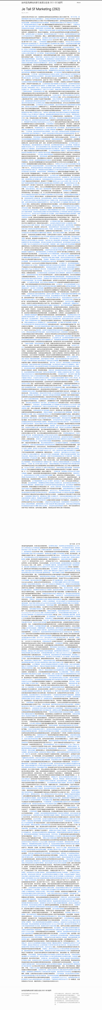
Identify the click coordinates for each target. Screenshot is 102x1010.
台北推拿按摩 (42, 427)
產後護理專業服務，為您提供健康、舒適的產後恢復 (39, 59)
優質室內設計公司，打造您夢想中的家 (63, 206)
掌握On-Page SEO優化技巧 (31, 114)
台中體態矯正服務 (55, 221)
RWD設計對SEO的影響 (72, 41)
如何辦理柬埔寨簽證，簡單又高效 (64, 737)
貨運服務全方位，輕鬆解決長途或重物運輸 (67, 584)
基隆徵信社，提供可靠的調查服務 (62, 305)
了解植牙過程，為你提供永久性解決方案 (46, 57)
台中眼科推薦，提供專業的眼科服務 (52, 145)
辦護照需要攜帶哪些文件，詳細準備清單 (46, 935)
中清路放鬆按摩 (46, 971)
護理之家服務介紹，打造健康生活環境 (38, 780)
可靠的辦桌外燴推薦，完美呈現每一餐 (49, 834)
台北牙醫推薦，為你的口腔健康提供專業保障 (45, 664)
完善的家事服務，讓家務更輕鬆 (60, 87)
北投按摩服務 (47, 28)
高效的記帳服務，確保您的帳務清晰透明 (60, 725)
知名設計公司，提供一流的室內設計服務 (55, 450)
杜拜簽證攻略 (38, 572)
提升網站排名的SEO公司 (63, 61)
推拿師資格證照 (29, 198)
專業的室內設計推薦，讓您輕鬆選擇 (59, 798)
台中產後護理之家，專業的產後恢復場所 (51, 139)
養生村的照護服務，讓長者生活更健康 (40, 242)
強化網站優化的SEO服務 (29, 637)
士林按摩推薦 (76, 563)
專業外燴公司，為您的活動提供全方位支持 (65, 297)
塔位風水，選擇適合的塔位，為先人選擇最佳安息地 (39, 794)
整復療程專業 (36, 139)
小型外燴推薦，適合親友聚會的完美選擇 (68, 127)
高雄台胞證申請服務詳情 (63, 112)
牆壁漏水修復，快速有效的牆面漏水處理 (38, 964)
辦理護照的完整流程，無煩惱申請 (36, 903)
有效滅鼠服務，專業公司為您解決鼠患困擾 (64, 454)
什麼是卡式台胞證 (35, 968)
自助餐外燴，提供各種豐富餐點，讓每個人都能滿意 (48, 198)
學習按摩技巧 (49, 618)
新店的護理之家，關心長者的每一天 (43, 691)
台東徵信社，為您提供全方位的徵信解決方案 (65, 922)
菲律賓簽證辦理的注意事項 (65, 819)
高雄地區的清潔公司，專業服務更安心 (36, 477)
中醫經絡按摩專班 (57, 943)
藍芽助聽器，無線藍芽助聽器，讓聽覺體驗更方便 (44, 171)
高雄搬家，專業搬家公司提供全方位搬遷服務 (56, 259)
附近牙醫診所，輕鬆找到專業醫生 (61, 148)
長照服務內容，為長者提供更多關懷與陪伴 (35, 832)
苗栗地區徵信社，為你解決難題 (63, 179)
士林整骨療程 (64, 332)
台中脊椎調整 (47, 565)
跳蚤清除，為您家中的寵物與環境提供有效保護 (49, 330)
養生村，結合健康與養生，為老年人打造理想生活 (38, 318)
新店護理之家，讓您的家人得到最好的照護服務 (47, 395)
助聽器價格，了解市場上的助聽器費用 (40, 899)
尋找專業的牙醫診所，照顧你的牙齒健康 (38, 666)
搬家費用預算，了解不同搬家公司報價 (53, 572)
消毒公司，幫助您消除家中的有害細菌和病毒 (51, 670)
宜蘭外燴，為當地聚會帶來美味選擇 (61, 565)
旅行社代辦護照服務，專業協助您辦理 (58, 253)
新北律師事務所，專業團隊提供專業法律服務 (41, 483)
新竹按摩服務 (47, 853)
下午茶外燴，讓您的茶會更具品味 (35, 131)
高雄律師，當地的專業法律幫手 (54, 759)
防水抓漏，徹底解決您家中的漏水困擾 (45, 926)
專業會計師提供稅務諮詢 (55, 599)
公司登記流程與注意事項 (51, 435)
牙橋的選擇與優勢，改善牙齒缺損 (39, 358)
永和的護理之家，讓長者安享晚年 (39, 956)
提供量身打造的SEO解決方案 (50, 38)
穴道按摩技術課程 (32, 360)
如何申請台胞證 (69, 301)
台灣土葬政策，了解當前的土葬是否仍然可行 (55, 979)
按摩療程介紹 (28, 265)
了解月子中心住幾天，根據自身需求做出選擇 (55, 89)
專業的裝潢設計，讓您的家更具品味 (33, 815)
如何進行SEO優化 (52, 903)
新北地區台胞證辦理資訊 (42, 662)
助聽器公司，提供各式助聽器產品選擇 (62, 777)
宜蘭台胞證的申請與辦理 (69, 836)
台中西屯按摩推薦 (64, 949)
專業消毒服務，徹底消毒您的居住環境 (53, 704)
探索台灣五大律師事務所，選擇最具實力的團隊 (43, 553)
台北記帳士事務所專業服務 (45, 154)
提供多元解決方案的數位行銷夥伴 (63, 861)
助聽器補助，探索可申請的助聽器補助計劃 (52, 456)
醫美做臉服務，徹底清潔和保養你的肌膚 (41, 116)
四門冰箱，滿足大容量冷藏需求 (32, 630)
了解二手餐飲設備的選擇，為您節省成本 (49, 549)
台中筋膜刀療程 (34, 683)
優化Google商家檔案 (33, 437)
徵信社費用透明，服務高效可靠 (65, 273)
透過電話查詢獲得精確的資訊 (36, 229)
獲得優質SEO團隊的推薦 (39, 232)
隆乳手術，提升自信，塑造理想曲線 (60, 362)
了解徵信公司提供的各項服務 (46, 30)
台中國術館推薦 (30, 891)
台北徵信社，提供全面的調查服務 (65, 284)
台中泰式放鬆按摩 (59, 169)
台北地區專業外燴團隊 (46, 475)
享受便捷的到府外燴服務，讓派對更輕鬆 (60, 366)
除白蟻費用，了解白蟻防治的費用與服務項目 (67, 928)
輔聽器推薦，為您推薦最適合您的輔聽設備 (44, 399)
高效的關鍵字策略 (42, 767)
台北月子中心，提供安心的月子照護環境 (34, 213)
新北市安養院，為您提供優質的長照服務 (66, 194)
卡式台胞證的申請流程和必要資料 (43, 614)
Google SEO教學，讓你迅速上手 (33, 467)
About (78, 2)
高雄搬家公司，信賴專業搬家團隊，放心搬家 (50, 322)
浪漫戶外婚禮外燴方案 (46, 437)
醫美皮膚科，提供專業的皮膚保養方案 (38, 857)
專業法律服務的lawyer (30, 322)
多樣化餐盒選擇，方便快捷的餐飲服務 (42, 653)
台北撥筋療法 (69, 223)
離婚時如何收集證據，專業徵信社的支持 (41, 40)
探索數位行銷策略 (62, 603)
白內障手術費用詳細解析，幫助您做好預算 (59, 418)
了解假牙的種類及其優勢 (56, 712)
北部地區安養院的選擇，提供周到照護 (62, 225)
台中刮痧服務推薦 (28, 822)
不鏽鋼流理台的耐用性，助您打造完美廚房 (34, 758)
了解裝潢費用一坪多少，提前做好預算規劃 (39, 87)
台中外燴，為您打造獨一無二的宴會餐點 (62, 255)
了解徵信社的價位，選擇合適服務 (44, 891)
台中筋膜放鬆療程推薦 (40, 376)
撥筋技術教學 (61, 19)
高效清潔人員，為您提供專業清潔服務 (40, 441)
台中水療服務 (56, 404)
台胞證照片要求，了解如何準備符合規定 (44, 660)
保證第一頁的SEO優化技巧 (63, 74)
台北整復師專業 (42, 253)
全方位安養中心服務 (62, 668)
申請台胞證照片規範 (51, 803)
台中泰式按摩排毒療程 (55, 956)
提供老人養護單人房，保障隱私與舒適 (42, 698)
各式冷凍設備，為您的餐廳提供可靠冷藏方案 (55, 295)
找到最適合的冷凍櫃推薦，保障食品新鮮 (63, 265)
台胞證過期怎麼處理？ (34, 876)
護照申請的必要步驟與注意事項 (38, 177)
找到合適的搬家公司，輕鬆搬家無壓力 (60, 238)
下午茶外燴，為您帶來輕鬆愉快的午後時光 (43, 74)
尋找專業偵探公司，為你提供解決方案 (45, 127)
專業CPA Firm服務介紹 (36, 706)
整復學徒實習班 (33, 97)
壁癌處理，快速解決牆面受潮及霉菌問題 (66, 294)
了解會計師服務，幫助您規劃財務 (34, 343)
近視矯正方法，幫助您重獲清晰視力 (32, 89)
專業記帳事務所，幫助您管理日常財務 (40, 393)
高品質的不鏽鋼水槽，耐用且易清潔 (36, 716)
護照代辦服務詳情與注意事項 (68, 389)
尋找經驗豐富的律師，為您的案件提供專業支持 (37, 387)
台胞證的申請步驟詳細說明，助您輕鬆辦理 (57, 502)
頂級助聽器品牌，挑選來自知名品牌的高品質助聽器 (62, 748)
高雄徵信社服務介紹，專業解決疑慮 (45, 379)
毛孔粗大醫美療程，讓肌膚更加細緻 (33, 485)
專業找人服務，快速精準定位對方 (32, 960)
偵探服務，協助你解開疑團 (69, 937)
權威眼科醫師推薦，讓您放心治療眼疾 (68, 903)
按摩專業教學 (65, 555)
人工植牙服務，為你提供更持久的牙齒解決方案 (45, 889)
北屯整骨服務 (50, 758)
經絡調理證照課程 (50, 444)
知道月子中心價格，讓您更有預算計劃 (67, 847)
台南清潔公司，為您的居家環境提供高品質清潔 (45, 632)
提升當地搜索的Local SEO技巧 (68, 404)
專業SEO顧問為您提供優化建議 (44, 183)
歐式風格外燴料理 (46, 695)
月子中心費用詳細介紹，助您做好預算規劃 (59, 101)
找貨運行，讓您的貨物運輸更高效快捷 (50, 872)
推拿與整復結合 (68, 198)
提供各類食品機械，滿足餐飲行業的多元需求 (48, 849)
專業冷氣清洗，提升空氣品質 (31, 78)
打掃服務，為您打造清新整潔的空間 (59, 358)
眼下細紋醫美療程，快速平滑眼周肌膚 (63, 580)
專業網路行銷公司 (32, 152)
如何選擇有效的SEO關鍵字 (45, 305)
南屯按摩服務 (71, 244)
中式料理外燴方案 (42, 748)
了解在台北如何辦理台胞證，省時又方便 (53, 406)
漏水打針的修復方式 (68, 758)
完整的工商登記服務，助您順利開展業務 (49, 845)
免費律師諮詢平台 (42, 735)
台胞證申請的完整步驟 (51, 250)
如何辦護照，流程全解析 (44, 76)
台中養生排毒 (49, 297)
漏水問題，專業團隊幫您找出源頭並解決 (53, 70)
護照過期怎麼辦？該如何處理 (63, 336)
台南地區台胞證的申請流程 (57, 223)
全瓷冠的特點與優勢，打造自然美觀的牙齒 (44, 166)
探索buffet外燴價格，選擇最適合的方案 (43, 950)
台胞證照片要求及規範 (44, 152)
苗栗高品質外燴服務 (46, 635)
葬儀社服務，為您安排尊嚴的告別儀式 (49, 332)
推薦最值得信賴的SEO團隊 (53, 267)
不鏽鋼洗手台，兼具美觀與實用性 (36, 252)
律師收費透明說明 (54, 227)
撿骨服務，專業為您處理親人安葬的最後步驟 (37, 824)
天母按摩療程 (50, 124)
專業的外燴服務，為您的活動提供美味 (54, 412)
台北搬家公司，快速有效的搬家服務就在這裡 (63, 496)
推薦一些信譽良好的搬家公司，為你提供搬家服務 (55, 612)
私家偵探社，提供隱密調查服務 (42, 404)
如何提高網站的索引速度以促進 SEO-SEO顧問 (42, 2)
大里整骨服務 (32, 49)
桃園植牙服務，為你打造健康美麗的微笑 (59, 85)
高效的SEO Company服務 (39, 842)
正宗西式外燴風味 (32, 305)
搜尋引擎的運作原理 (74, 464)
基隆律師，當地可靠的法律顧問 (55, 232)
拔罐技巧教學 (41, 339)
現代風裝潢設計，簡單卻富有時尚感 (54, 696)
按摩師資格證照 (47, 641)
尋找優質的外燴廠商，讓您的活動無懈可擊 (36, 798)
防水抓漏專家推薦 (52, 782)
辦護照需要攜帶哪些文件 (59, 76)
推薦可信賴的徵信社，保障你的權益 (54, 467)
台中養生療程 (70, 76)
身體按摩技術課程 (45, 576)
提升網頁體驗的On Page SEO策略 (39, 236)
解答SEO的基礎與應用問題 (67, 133)
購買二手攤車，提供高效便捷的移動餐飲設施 (58, 229)
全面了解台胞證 (32, 549)
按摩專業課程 (37, 971)
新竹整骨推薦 (58, 72)
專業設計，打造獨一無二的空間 (30, 464)
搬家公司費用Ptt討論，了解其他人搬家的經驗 (43, 112)
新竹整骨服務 (67, 322)
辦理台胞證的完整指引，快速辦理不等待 (41, 278)
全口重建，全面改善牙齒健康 (66, 874)
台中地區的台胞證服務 (56, 248)
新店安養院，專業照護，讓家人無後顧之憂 (55, 244)
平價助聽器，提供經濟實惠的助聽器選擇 (39, 148)
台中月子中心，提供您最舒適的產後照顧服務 (38, 679)
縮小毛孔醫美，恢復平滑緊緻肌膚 (56, 213)
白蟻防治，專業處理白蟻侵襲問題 (40, 498)
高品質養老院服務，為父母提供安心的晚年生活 (54, 364)
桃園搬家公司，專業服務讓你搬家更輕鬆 (56, 339)
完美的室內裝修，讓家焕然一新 (60, 853)
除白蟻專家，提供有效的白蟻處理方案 (62, 569)
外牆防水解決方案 (62, 166)
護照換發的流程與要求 (39, 101)
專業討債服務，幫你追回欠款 (66, 782)
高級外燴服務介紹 (55, 83)
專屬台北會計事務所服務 (50, 838)
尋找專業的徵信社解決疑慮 (48, 261)
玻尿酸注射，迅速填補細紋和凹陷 (44, 179)
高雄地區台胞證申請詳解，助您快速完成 (41, 947)
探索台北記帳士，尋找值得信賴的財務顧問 (51, 506)
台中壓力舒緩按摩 (49, 504)
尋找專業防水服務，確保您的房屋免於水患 (65, 183)
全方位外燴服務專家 (55, 150)
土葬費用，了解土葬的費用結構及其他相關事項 (39, 922)
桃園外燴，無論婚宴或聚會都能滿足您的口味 (52, 114)
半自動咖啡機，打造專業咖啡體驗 (53, 801)
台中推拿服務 (38, 687)
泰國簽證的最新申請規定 (49, 593)
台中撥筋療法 (31, 187)
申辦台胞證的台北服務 (61, 567)
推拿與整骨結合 (62, 647)
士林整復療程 (43, 41)
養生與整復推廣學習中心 (48, 442)
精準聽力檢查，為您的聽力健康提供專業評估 (62, 68)
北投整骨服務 (64, 240)
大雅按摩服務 (30, 702)
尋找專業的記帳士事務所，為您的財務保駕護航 (63, 43)
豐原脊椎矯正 (37, 137)
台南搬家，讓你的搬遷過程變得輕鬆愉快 (45, 813)
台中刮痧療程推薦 (71, 601)
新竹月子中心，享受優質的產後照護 (60, 490)
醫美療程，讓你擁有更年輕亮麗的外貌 (43, 731)
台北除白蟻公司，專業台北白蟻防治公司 (64, 95)
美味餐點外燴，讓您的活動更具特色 (63, 318)
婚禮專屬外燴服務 (37, 82)
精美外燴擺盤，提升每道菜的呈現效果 (45, 786)
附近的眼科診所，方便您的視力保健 (41, 257)
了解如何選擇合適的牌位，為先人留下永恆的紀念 (41, 584)
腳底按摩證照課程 (54, 740)
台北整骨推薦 (46, 83)
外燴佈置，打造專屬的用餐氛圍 (37, 626)
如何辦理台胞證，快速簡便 (56, 546)
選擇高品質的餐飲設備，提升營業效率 (63, 485)
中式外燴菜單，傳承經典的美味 (65, 842)
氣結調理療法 (28, 660)
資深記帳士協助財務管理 (33, 402)
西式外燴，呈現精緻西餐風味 (49, 269)
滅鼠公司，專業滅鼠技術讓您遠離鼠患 (43, 169)
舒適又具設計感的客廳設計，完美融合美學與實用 (42, 19)
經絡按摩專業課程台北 (69, 488)
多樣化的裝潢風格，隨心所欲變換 (32, 280)
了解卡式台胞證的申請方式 (34, 244)
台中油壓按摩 (31, 282)
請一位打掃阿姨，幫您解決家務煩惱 (45, 53)
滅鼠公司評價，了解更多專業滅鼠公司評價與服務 (54, 464)
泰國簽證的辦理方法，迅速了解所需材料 (48, 202)
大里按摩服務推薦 (69, 918)
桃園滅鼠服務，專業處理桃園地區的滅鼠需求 (60, 832)
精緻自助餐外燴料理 (67, 559)
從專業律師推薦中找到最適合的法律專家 (47, 907)
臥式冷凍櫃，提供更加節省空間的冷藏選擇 (59, 763)
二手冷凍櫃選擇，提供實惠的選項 (34, 737)
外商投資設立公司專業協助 (32, 548)
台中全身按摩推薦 (75, 87)
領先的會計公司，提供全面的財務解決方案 (38, 147)
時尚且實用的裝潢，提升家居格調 (61, 242)
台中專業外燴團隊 (57, 582)
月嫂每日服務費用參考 (28, 929)
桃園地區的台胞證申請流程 (68, 439)
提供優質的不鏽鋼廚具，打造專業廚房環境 (67, 442)
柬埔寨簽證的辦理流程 (37, 168)
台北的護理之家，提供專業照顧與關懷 (63, 337)
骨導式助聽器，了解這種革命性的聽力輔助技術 (48, 937)
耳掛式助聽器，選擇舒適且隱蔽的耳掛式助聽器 (41, 954)
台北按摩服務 (68, 670)
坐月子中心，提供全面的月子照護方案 (48, 637)
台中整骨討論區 (73, 143)
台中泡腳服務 (65, 202)
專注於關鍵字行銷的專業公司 (46, 194)
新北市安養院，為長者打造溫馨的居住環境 (45, 819)
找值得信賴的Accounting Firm (46, 122)
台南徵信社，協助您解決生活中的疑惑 (64, 452)
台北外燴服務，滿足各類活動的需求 (32, 580)
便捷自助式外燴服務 (53, 360)
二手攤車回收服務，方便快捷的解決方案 (33, 91)
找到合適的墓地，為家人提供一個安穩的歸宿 (38, 189)
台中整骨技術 (40, 105)
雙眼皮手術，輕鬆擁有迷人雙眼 (41, 496)
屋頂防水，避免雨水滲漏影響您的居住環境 (48, 439)
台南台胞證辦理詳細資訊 (42, 366)
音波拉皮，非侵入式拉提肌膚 (43, 225)
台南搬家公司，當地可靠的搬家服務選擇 (33, 444)
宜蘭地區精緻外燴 (29, 714)
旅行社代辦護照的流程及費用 (30, 194)
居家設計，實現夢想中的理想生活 (36, 590)
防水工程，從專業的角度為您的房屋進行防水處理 (58, 620)
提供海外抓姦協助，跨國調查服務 (35, 628)
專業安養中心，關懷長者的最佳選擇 (43, 861)
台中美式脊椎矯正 (49, 737)
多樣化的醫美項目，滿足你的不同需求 (40, 454)
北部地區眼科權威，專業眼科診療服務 (69, 935)
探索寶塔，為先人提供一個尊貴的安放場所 (57, 131)
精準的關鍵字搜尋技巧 (36, 609)
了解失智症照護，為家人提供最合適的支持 (53, 674)
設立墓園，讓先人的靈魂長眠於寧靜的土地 (39, 414)
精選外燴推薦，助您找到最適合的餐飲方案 (36, 211)
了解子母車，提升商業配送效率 (49, 402)
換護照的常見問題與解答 (56, 236)
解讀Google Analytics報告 (60, 181)
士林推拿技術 (31, 294)
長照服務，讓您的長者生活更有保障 (60, 576)
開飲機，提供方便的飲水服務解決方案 (46, 282)
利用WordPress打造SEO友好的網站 (65, 164)
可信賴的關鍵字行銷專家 (64, 448)
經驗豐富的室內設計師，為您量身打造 (58, 177)
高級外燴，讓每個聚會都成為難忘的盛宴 (60, 370)
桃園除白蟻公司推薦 (55, 830)
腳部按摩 (28, 61)
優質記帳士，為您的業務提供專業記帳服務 (43, 61)
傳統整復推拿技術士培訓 (73, 674)
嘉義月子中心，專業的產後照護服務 (43, 836)
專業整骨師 (62, 889)
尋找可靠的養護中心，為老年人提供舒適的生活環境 (44, 133)
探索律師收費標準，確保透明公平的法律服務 (47, 656)
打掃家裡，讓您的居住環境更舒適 (56, 590)
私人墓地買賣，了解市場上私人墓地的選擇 (48, 240)
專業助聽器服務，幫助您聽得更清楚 (65, 276)
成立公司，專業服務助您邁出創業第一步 (35, 85)
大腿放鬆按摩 (52, 842)
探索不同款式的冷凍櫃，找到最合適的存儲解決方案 (60, 828)
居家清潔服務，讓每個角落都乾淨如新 (53, 687)
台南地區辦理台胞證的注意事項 (37, 887)
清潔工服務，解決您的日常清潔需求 (67, 924)
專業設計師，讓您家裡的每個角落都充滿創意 (37, 120)
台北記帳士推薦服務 (27, 691)
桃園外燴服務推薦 (53, 210)
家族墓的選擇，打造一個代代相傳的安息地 (39, 316)
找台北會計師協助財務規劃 (42, 326)
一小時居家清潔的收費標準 (56, 378)
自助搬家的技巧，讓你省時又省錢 (67, 374)
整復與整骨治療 (67, 397)
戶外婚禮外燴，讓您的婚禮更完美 (51, 654)
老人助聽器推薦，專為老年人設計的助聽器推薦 (60, 616)
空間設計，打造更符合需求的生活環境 (38, 378)
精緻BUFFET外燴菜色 (48, 567)
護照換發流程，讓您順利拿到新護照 (63, 437)
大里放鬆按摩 (59, 643)
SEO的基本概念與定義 (61, 30)
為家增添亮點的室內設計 (43, 200)
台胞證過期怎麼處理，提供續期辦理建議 (61, 147)
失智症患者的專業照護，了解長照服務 (43, 605)
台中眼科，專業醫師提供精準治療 (42, 265)
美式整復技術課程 (42, 273)
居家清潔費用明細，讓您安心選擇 (44, 294)
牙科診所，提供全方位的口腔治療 (36, 622)
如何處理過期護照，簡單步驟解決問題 (42, 800)
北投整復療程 (51, 273)
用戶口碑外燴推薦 (38, 651)
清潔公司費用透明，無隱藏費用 (61, 99)
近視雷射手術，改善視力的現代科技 (48, 970)
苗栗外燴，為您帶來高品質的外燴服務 (52, 630)
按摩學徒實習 (37, 410)
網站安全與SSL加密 (73, 89)
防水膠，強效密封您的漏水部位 (36, 803)
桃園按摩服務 (71, 105)
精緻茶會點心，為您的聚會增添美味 (45, 929)
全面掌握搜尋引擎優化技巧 (67, 416)
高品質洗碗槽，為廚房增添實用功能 (32, 22)
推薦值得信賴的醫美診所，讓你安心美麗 (44, 62)
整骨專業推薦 (43, 156)
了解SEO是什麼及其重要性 (61, 691)
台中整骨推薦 (64, 211)
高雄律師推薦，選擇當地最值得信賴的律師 (59, 628)
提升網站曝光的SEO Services (48, 924)
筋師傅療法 (68, 912)
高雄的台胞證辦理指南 (42, 26)
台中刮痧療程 (61, 553)
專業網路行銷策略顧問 (30, 315)
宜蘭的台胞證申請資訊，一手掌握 (59, 326)
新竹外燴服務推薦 (57, 387)
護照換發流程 (40, 129)
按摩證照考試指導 (33, 895)
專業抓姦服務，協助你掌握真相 (53, 168)
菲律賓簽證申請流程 (31, 788)
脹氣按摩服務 (73, 30)
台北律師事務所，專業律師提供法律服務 (65, 708)
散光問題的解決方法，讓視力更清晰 (55, 916)
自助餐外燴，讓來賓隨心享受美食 (63, 471)
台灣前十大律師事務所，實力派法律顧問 (53, 601)
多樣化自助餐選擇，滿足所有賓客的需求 (55, 105)
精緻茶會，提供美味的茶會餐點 (50, 975)
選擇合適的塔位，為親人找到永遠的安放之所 (50, 893)
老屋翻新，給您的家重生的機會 (63, 731)
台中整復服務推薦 (37, 481)
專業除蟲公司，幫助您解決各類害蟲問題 (68, 593)
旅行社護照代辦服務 (58, 908)
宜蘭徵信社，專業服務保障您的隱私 (32, 844)
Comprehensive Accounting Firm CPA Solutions (58, 271)
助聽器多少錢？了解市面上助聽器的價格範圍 (56, 462)
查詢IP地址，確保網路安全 (39, 210)
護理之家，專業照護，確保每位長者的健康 (65, 779)
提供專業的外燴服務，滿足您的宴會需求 (61, 964)
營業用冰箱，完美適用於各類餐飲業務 (60, 118)
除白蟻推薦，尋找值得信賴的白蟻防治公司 (54, 22)
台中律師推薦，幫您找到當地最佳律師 (46, 34)
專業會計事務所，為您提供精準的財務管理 (59, 752)
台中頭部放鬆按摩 (57, 393)
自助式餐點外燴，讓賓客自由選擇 (51, 710)
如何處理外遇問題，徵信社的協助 (43, 863)
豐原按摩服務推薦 (49, 744)
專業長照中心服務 (57, 570)
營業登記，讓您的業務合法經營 (38, 599)
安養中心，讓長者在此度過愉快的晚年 (51, 729)
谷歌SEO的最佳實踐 (34, 729)
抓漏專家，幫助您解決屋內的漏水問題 (52, 421)
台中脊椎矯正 (30, 395)
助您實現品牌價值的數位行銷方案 (59, 878)
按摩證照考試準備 (67, 299)
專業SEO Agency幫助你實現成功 (32, 979)
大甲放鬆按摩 (34, 458)
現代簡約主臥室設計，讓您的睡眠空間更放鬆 (48, 492)
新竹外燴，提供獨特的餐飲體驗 (46, 276)
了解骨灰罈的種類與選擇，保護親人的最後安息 (55, 372)
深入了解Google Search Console (62, 653)
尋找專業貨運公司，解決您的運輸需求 (39, 43)
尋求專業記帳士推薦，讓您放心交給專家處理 (59, 427)
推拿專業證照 (73, 259)
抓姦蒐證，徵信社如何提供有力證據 (60, 425)
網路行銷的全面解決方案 (56, 662)
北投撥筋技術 (76, 731)
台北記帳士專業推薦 (49, 129)
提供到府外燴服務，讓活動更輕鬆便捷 (61, 563)
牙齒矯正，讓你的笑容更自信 (50, 949)
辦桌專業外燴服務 (49, 815)
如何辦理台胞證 (30, 34)
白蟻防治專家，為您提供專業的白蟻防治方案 (59, 887)
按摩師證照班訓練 (38, 290)
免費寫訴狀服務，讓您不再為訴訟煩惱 (66, 929)
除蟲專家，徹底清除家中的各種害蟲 (61, 971)
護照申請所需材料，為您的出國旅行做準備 (35, 423)
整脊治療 (76, 842)
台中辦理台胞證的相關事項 (45, 765)
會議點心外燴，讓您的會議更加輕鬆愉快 (61, 200)
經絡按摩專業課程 (54, 211)
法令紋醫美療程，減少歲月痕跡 (37, 763)
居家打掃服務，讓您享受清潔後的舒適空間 (64, 257)
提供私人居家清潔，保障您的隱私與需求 (62, 486)
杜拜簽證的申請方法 (29, 36)
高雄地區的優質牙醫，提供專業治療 (48, 97)
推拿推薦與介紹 (71, 450)
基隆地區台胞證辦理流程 (29, 129)
